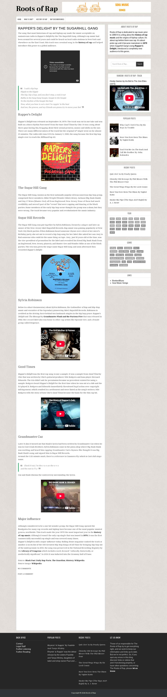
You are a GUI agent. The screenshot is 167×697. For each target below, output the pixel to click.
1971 (143, 226)
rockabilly (130, 258)
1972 (112, 229)
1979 (85, 535)
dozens (113, 251)
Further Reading (23, 652)
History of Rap (41, 19)
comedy (128, 248)
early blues (123, 251)
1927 (112, 219)
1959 (125, 222)
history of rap (85, 42)
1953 (136, 219)
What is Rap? (28, 19)
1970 (137, 226)
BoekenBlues (118, 281)
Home (19, 19)
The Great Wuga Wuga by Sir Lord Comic (129, 187)
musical (129, 255)
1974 (124, 229)
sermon (140, 258)
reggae (138, 255)
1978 (143, 229)
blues (120, 248)
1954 (142, 219)
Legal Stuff (20, 646)
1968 (131, 226)
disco (136, 248)
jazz (112, 255)
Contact (19, 644)
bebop (112, 248)
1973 (118, 229)
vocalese (123, 265)
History (69, 560)
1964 (112, 226)
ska (123, 262)
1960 (131, 222)
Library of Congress (31, 551)
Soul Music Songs (120, 283)
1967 (125, 226)
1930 (125, 219)
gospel (140, 251)
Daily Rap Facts (43, 560)
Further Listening (23, 649)
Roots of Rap (37, 8)
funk (133, 251)
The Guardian (58, 560)
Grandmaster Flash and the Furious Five (63, 316)
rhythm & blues (116, 258)
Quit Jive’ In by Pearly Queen (123, 174)
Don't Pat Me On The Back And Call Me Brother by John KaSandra (134, 152)
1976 (137, 229)
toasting (113, 265)
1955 (112, 222)
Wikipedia (79, 560)
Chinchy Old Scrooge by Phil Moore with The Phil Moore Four (92, 654)
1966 (118, 226)
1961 (137, 222)
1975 (130, 229)
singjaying (115, 262)
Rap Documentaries (57, 19)
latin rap (119, 255)
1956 (118, 222)
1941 (130, 219)
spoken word (139, 262)
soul (129, 262)
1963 (143, 222)
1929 (118, 219)
